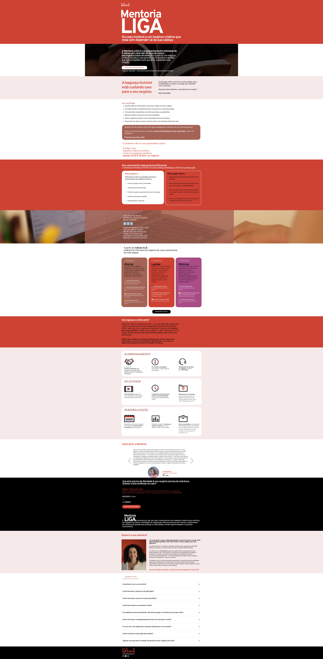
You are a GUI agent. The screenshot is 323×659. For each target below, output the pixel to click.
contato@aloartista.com (128, 654)
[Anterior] (129, 461)
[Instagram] (163, 468)
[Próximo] (191, 461)
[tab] (131, 577)
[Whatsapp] (128, 656)
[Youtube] (126, 656)
